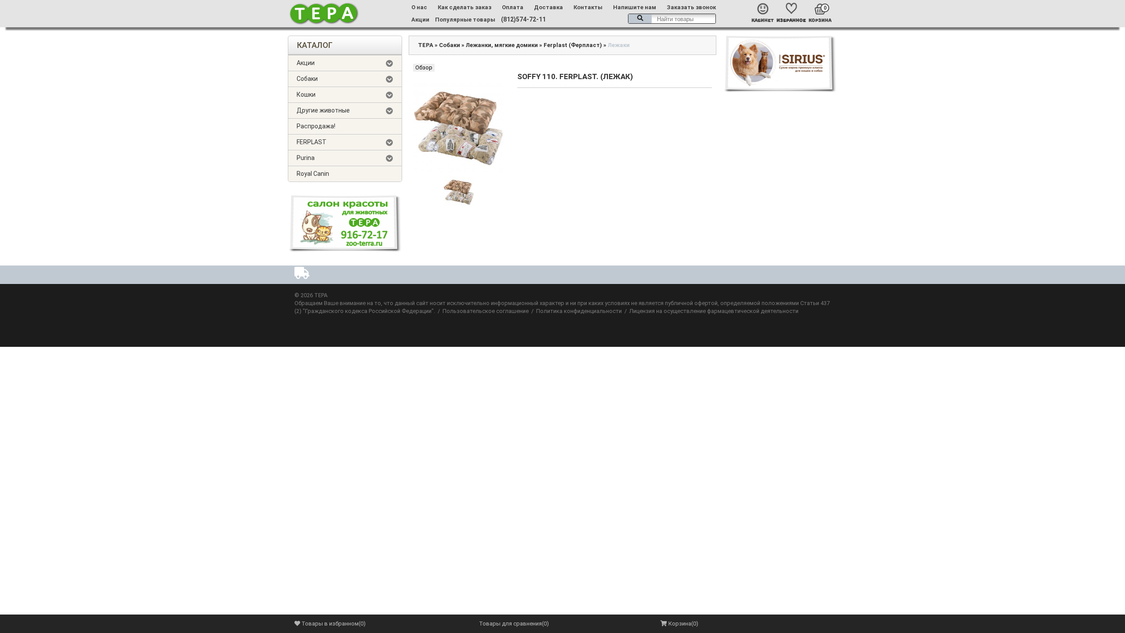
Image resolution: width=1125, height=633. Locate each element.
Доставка (548, 7)
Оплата (512, 7)
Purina (306, 157)
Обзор (423, 67)
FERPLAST (312, 142)
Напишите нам (634, 7)
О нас (419, 7)
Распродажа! (316, 126)
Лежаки (619, 45)
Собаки (307, 78)
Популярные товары (465, 19)
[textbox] (671, 18)
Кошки (306, 94)
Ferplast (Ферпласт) (573, 45)
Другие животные (323, 110)
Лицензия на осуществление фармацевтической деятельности (713, 311)
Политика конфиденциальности (579, 311)
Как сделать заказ (464, 7)
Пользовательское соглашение (486, 311)
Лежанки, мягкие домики (502, 45)
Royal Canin (313, 173)
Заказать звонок (691, 7)
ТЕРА (425, 45)
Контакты (587, 7)
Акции (420, 19)
